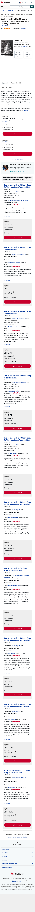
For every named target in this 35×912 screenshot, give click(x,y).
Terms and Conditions (17, 881)
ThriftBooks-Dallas (13, 391)
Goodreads (23, 28)
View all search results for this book (17, 837)
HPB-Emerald (12, 719)
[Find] (32, 6)
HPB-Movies (11, 653)
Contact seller (7, 216)
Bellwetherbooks (13, 517)
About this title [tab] (16, 83)
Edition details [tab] (7, 88)
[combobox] (20, 6)
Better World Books (14, 585)
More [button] (26, 110)
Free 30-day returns (17, 159)
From (18, 54)
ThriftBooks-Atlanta (14, 262)
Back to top (17, 844)
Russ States (11, 787)
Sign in (26, 2)
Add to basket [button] (17, 134)
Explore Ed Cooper (15, 171)
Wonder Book (12, 453)
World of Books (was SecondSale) (18, 200)
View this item (6, 121)
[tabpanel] (17, 100)
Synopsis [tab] (5, 83)
